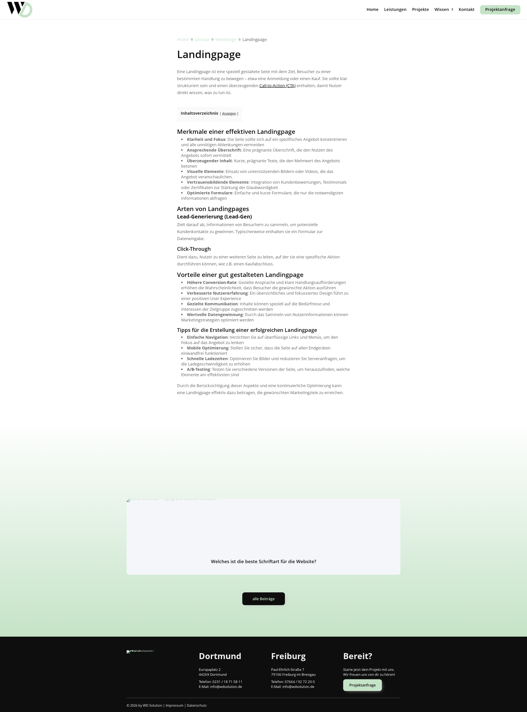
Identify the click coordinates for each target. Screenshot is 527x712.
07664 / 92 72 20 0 (300, 681)
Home (373, 10)
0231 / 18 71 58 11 (227, 681)
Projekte (420, 10)
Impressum (174, 705)
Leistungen (395, 10)
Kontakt (467, 10)
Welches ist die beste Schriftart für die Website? (263, 561)
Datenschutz (196, 705)
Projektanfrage (500, 9)
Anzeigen (229, 113)
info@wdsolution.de (226, 686)
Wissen (442, 10)
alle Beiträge (264, 598)
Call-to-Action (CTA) (277, 85)
